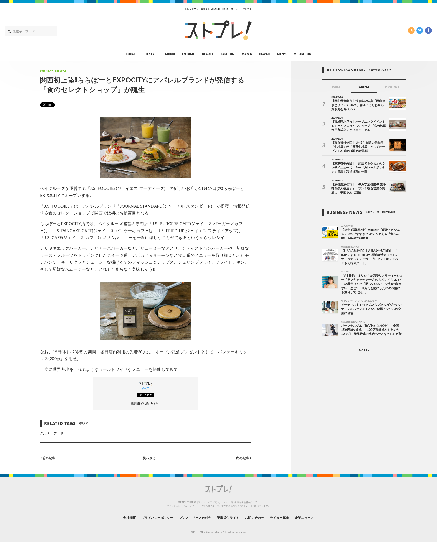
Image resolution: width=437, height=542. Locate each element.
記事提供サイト (228, 517)
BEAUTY (208, 54)
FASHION (227, 54)
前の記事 (48, 458)
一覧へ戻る (147, 458)
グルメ (45, 433)
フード (58, 433)
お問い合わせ (254, 517)
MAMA (246, 54)
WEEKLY (364, 87)
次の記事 (242, 458)
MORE (363, 350)
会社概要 (129, 517)
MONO (170, 54)
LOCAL (130, 54)
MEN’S (282, 54)
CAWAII (264, 54)
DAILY (336, 87)
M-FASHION (302, 54)
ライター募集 (279, 517)
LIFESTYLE (150, 54)
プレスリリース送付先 (195, 517)
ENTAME (188, 54)
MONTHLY (392, 87)
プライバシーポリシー (158, 517)
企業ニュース (304, 517)
